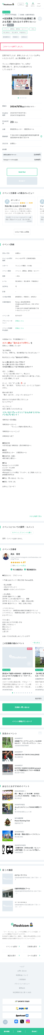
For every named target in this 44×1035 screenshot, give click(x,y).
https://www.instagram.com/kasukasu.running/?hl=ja (26, 558)
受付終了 (34, 1031)
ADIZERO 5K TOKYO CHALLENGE (27, 755)
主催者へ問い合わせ (22, 707)
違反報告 (38, 698)
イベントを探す (11, 946)
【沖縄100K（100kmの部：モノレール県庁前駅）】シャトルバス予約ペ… (27, 849)
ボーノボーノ (15, 200)
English (21, 4)
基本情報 (7, 1031)
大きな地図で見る (35, 516)
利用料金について (22, 975)
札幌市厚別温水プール (22, 888)
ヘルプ (22, 966)
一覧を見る (36, 643)
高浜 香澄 (15, 554)
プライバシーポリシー (22, 984)
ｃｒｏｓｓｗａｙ (21, 902)
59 (19, 565)
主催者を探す (32, 946)
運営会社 (22, 988)
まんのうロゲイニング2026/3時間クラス (28, 808)
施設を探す (12, 956)
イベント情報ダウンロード (22, 721)
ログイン (33, 6)
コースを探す (32, 956)
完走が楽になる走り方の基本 (15, 206)
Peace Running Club (22, 821)
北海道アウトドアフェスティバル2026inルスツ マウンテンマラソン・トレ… (28, 742)
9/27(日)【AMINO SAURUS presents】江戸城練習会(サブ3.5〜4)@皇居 (28, 769)
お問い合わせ (22, 971)
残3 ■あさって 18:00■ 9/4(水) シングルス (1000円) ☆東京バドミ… (28, 795)
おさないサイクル (21, 875)
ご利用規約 (22, 979)
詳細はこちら (19, 321)
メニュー (39, 6)
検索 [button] (27, 6)
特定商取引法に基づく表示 (22, 992)
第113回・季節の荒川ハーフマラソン (27, 834)
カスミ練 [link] (28, 376)
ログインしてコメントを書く (22, 532)
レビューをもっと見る (22, 232)
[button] (18, 97)
